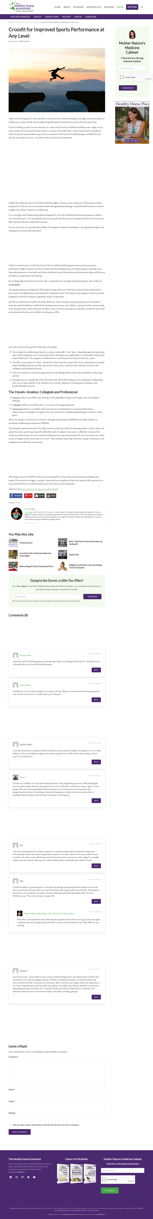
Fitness (37, 22)
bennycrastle (25, 655)
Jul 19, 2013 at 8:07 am (95, 653)
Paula (22, 777)
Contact (12, 1208)
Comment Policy (93, 1210)
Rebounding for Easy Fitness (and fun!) (36, 566)
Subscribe (92, 596)
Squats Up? (74, 554)
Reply (96, 670)
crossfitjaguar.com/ (32, 523)
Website (12, 1113)
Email (12, 1101)
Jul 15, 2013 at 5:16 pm (95, 911)
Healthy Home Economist (17, 22)
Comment (13, 1056)
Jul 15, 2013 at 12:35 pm (95, 879)
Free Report (128, 88)
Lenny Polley (25, 685)
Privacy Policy (71, 1210)
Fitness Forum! (26, 542)
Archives (30, 22)
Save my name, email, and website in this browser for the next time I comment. (46, 1124)
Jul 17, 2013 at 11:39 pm (95, 743)
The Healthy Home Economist (69, 1214)
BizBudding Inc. (101, 1214)
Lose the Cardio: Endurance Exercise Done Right (35, 554)
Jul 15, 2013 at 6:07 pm (95, 843)
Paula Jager (29, 512)
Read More (21, 1172)
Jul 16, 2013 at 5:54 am (95, 775)
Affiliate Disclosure (81, 1210)
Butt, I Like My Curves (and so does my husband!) (85, 542)
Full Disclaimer (63, 1210)
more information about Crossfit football (39, 488)
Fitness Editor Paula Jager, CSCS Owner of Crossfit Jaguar (49, 913)
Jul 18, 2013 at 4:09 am (95, 683)
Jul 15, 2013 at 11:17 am (95, 969)
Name (12, 1089)
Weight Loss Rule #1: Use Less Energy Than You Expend (85, 566)
